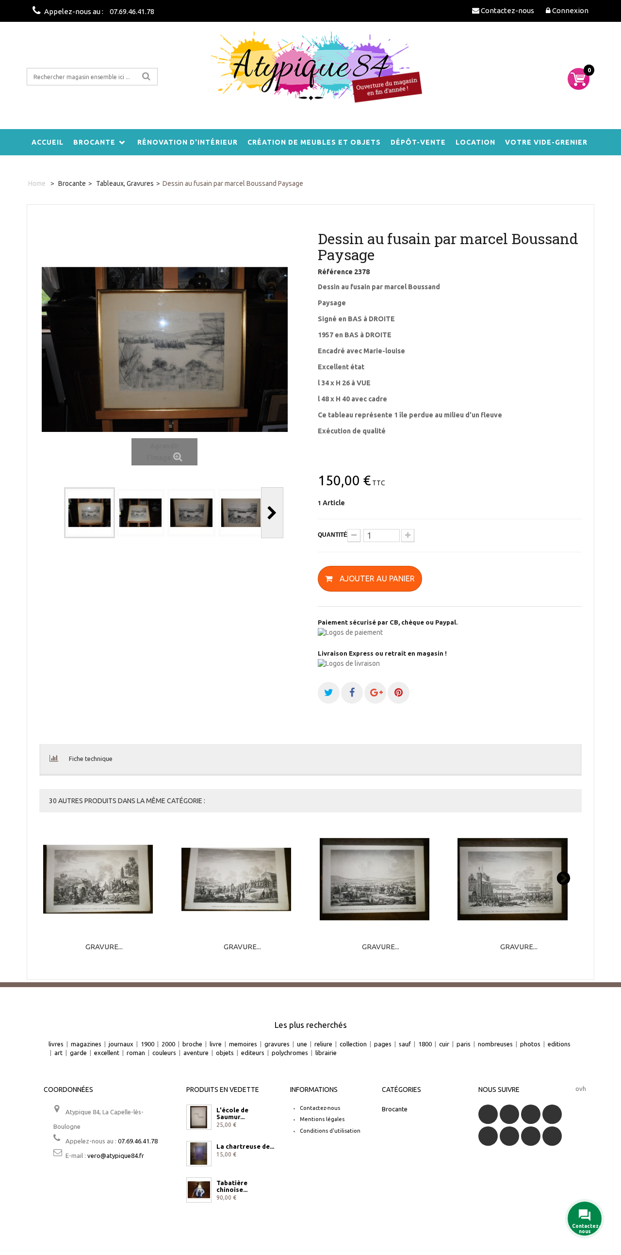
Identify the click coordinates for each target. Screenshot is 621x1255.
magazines (86, 1043)
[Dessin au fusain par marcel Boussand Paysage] (89, 512)
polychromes (290, 1052)
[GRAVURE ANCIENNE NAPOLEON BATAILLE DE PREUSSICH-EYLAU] (518, 879)
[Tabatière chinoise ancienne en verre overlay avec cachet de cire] (199, 1190)
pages (383, 1043)
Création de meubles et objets (314, 142)
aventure (196, 1052)
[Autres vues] (53, 512)
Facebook (488, 1114)
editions (559, 1043)
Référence (335, 272)
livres (56, 1043)
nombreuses (495, 1043)
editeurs (252, 1052)
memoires (243, 1043)
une (302, 1043)
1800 (425, 1043)
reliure (323, 1043)
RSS (530, 1114)
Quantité (332, 534)
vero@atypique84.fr (115, 1155)
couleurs (164, 1052)
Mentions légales (322, 1119)
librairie (326, 1052)
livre (216, 1043)
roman (136, 1052)
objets (225, 1052)
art (58, 1052)
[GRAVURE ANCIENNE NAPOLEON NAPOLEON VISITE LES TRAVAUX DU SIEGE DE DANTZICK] (380, 879)
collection (353, 1043)
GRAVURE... (104, 947)
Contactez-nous (320, 1108)
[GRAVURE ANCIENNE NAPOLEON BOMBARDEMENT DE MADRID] (242, 879)
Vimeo (530, 1136)
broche (192, 1043)
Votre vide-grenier (546, 142)
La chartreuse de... (245, 1146)
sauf (405, 1043)
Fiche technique (91, 758)
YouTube (552, 1114)
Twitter (509, 1114)
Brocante (94, 142)
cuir (444, 1043)
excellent (106, 1052)
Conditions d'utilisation (330, 1131)
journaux (121, 1043)
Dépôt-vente (418, 142)
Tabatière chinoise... (231, 1186)
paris (464, 1043)
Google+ (488, 1136)
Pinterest (509, 1136)
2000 (168, 1043)
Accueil (48, 142)
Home (37, 183)
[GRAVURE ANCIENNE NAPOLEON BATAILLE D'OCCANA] (104, 879)
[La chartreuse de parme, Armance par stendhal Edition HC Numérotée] (199, 1153)
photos (530, 1043)
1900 (147, 1043)
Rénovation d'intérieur (187, 142)
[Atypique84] (310, 72)
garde (78, 1052)
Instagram (552, 1136)
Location (475, 142)
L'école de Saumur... (232, 1113)
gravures (277, 1043)
